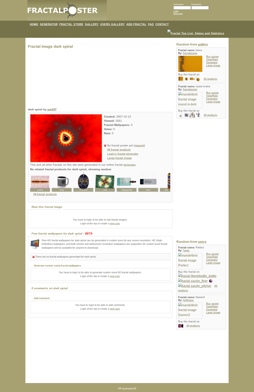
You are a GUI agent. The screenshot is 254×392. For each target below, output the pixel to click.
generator (129, 164)
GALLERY (92, 24)
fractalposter (190, 53)
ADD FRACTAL (136, 24)
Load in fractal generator (122, 153)
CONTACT (162, 24)
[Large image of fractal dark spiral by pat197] (66, 161)
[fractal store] (123, 12)
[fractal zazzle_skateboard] (170, 182)
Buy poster (212, 56)
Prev (35, 182)
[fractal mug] (186, 78)
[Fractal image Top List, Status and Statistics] (195, 33)
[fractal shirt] (192, 115)
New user (178, 13)
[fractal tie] (197, 115)
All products (210, 78)
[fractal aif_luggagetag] (127, 182)
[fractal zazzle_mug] (62, 182)
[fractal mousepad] (180, 78)
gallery (203, 44)
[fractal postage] (192, 78)
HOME (34, 24)
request (139, 145)
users (202, 241)
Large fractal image (119, 158)
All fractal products (119, 149)
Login (176, 11)
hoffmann (188, 300)
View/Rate (212, 59)
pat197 (52, 109)
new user (115, 223)
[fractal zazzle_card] (105, 182)
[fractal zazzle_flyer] (193, 281)
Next (165, 182)
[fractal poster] (40, 182)
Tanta (186, 250)
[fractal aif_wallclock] (210, 281)
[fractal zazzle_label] (148, 182)
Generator (211, 62)
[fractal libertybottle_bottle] (197, 276)
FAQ (151, 24)
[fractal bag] (180, 115)
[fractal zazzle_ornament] (83, 182)
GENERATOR (49, 24)
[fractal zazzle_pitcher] (194, 285)
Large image (213, 65)
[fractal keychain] (197, 78)
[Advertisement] (100, 79)
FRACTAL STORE (71, 24)
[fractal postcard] (186, 115)
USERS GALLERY (112, 24)
